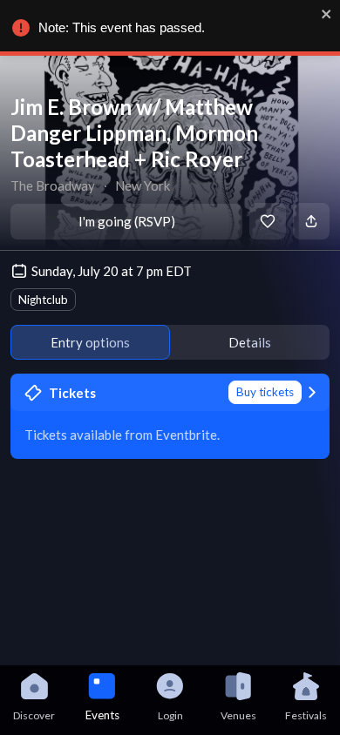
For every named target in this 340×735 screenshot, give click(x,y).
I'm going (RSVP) (126, 221)
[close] (327, 14)
